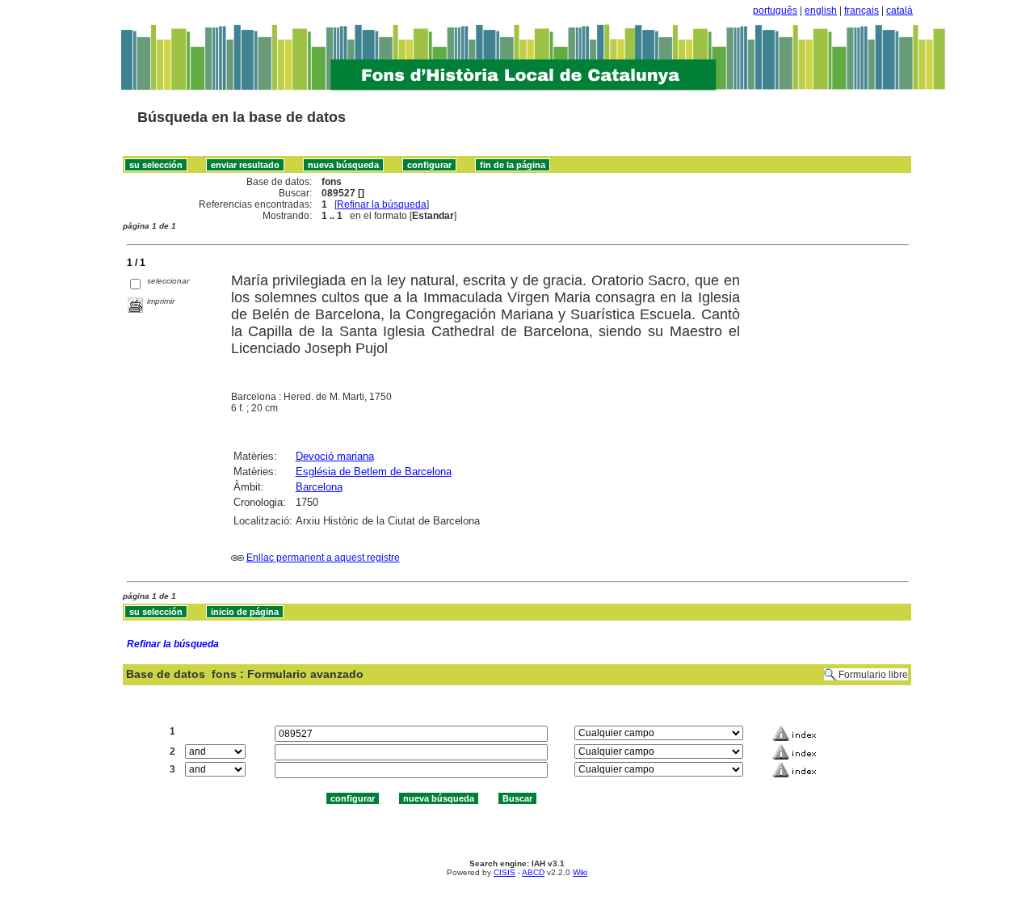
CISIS (504, 872)
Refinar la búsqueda (382, 204)
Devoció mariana (335, 456)
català (899, 10)
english (821, 10)
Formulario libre (873, 674)
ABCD (533, 872)
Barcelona (319, 487)
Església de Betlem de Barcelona (374, 471)
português (775, 10)
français (861, 10)
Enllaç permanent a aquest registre (323, 557)
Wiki (580, 872)
